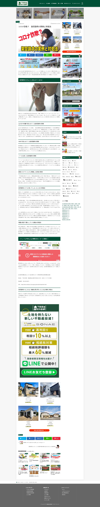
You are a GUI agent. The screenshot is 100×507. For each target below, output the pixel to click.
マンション (71, 165)
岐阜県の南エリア (65, 216)
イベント (65, 162)
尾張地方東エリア (65, 211)
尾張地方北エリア (65, 210)
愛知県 (76, 186)
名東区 (76, 180)
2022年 (65, 160)
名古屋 (78, 176)
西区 (78, 193)
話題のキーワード (47, 498)
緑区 (74, 193)
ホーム (63, 489)
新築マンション (72, 188)
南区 (73, 176)
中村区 (75, 169)
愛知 (70, 186)
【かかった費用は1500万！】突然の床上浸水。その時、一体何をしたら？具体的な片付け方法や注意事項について (72, 145)
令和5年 (64, 171)
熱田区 (65, 193)
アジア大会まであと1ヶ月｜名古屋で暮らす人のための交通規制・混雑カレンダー (71, 138)
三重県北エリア (65, 218)
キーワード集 (46, 499)
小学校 (74, 183)
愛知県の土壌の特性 (66, 219)
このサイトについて (76, 3)
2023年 (70, 160)
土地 (80, 180)
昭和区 (65, 191)
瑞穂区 (70, 193)
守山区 (69, 183)
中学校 (65, 169)
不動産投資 (54, 3)
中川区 (71, 169)
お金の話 (17, 21)
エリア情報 (61, 3)
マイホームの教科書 (30, 489)
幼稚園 (65, 186)
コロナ (71, 162)
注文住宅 (74, 191)
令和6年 (69, 171)
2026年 (74, 160)
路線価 (67, 196)
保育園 (72, 173)
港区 (79, 191)
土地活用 (48, 3)
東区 (69, 191)
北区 (64, 176)
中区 (78, 167)
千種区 (69, 176)
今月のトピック (68, 3)
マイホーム (43, 3)
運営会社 (63, 494)
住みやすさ (74, 171)
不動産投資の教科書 (30, 492)
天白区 (65, 183)
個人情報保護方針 (65, 492)
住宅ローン (66, 173)
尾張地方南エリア (65, 214)
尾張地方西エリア (65, 213)
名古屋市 (68, 180)
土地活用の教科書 (30, 491)
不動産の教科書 (49, 504)
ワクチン (77, 165)
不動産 (65, 167)
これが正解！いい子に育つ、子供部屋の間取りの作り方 (74, 152)
